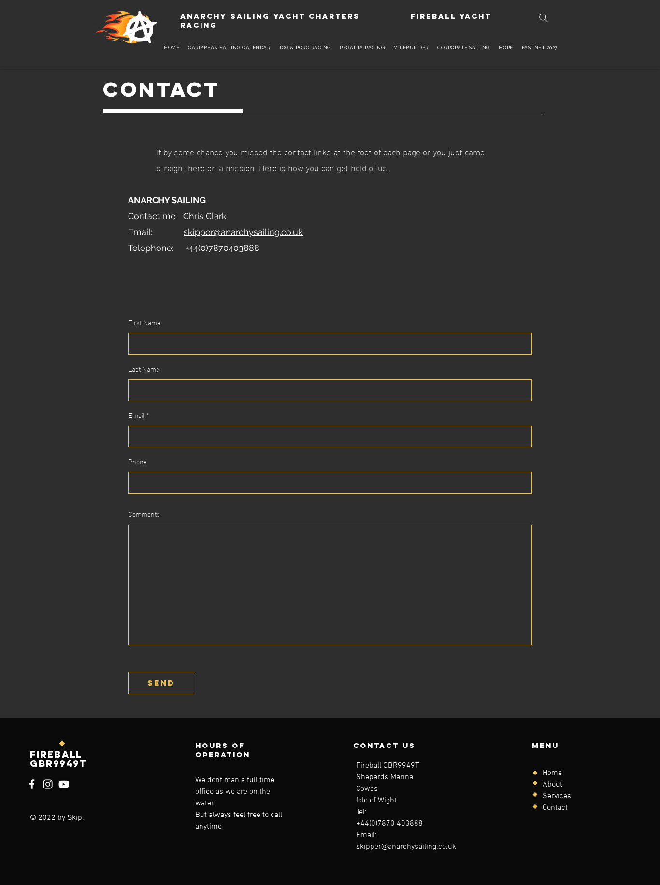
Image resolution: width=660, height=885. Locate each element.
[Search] (543, 18)
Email (136, 415)
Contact (555, 808)
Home (552, 773)
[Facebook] (32, 784)
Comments (144, 514)
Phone (138, 461)
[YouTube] (63, 784)
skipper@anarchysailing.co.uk (243, 232)
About (552, 784)
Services (557, 796)
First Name (144, 322)
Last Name (144, 368)
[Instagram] (48, 784)
